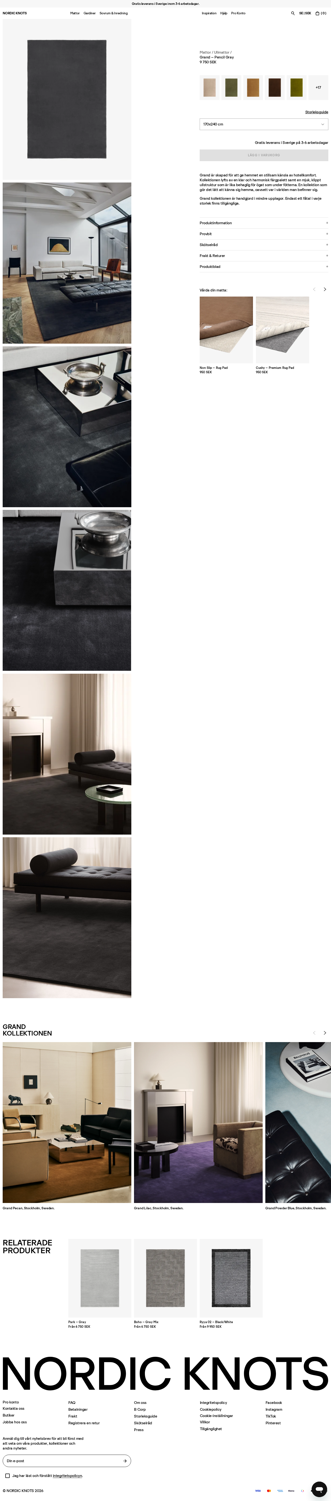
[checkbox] (7, 1476)
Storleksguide (316, 112)
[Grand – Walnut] (275, 87)
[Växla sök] (293, 13)
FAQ (71, 1402)
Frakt (72, 1416)
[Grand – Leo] (253, 87)
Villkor (205, 1422)
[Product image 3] (67, 426)
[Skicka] (125, 1461)
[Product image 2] (67, 262)
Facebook (274, 1402)
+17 (318, 87)
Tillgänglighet (211, 1428)
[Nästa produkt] (325, 289)
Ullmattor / (223, 52)
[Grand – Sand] (210, 87)
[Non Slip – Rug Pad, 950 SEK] (226, 330)
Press (138, 1429)
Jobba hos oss (15, 1422)
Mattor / (206, 52)
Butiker (9, 1415)
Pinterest (273, 1423)
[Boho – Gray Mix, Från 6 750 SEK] (165, 1278)
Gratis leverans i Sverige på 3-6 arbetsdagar (291, 142)
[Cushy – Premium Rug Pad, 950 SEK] (282, 330)
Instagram (274, 1409)
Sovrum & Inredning (113, 13)
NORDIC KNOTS (15, 13)
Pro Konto (238, 13)
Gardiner (90, 13)
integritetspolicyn (67, 1475)
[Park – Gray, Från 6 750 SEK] (99, 1278)
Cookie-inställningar (216, 1416)
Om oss (140, 1402)
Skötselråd (143, 1423)
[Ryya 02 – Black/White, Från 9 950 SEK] (231, 1278)
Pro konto (11, 1402)
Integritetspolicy (213, 1402)
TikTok (271, 1416)
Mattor (74, 13)
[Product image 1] (67, 99)
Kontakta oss (13, 1408)
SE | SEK (305, 13)
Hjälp (223, 13)
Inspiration (209, 13)
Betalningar (77, 1409)
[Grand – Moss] (231, 87)
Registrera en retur (84, 1423)
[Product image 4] (67, 754)
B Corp (140, 1409)
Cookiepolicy (210, 1409)
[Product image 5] (67, 917)
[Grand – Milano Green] (297, 87)
